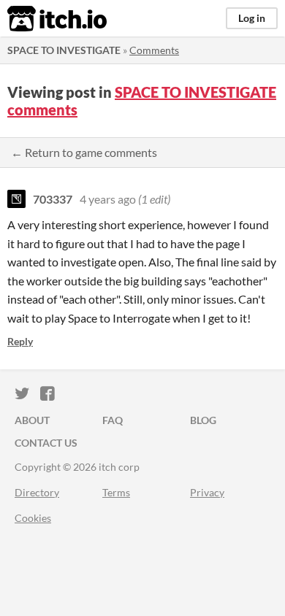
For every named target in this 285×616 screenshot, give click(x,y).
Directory (37, 492)
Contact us (46, 442)
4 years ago (108, 199)
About (32, 420)
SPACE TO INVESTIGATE (64, 50)
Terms (116, 492)
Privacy (207, 492)
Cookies (33, 518)
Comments (154, 50)
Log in (251, 18)
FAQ (112, 420)
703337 (52, 199)
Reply (20, 341)
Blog (203, 420)
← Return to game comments (84, 152)
